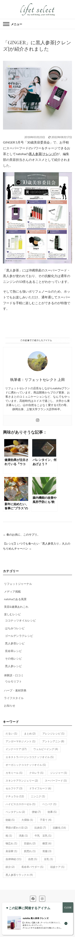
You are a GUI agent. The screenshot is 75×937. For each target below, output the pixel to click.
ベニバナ (49, 804)
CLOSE (68, 907)
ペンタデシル (15, 811)
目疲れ (30, 843)
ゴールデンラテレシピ (19, 635)
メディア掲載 (12, 591)
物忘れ (11, 843)
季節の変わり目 (17, 827)
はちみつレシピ (15, 628)
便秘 (36, 811)
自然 (32, 859)
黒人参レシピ (13, 666)
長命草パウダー (32, 866)
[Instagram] (37, 420)
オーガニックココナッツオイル (26, 764)
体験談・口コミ (14, 675)
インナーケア (16, 749)
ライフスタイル (14, 698)
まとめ (30, 733)
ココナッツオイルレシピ (20, 620)
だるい (11, 733)
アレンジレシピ (53, 733)
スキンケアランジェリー (22, 780)
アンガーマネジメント (20, 741)
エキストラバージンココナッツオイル (30, 757)
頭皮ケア (57, 866)
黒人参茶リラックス (19, 874)
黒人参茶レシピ (15, 643)
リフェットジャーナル (18, 583)
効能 (10, 819)
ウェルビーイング (45, 749)
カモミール (14, 772)
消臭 (23, 835)
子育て (45, 819)
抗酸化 (59, 827)
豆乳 (48, 859)
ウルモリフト (13, 681)
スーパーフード (56, 780)
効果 (52, 811)
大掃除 (27, 819)
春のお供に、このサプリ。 (21, 534)
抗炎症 (40, 827)
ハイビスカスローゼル (20, 804)
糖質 (46, 843)
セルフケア (14, 788)
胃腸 (46, 851)
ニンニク (38, 796)
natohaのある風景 (15, 599)
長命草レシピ (13, 651)
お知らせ (9, 705)
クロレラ (36, 772)
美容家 (11, 851)
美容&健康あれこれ (16, 606)
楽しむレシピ (12, 614)
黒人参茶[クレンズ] (42, 154)
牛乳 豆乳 (43, 835)
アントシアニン (53, 741)
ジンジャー (58, 772)
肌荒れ (30, 851)
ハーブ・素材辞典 (15, 690)
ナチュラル (15, 796)
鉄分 (10, 866)
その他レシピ (13, 658)
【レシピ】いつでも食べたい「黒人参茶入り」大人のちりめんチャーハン (36, 546)
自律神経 (13, 859)
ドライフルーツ (40, 788)
